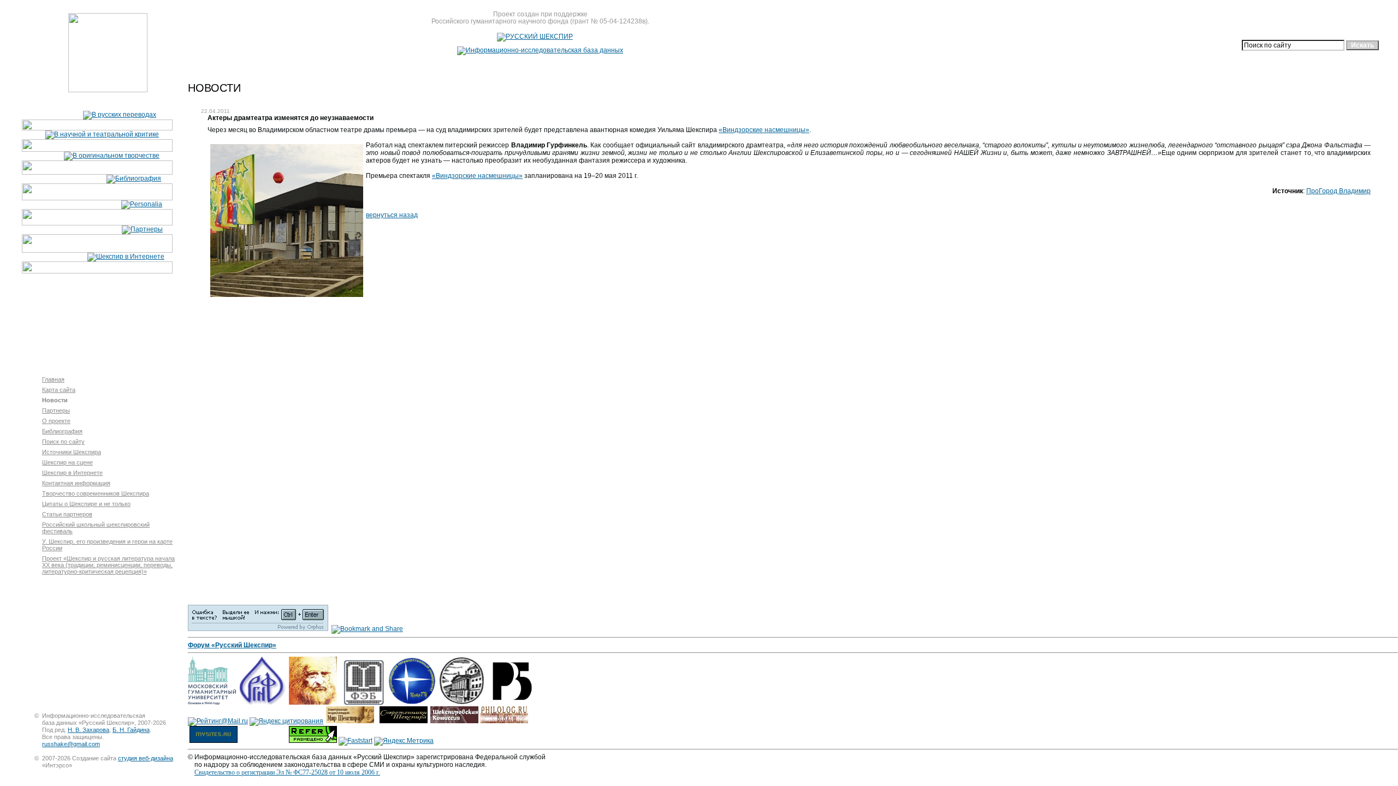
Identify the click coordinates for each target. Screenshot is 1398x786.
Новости (55, 400)
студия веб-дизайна (145, 758)
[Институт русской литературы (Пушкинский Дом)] (462, 702)
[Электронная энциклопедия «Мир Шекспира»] (350, 721)
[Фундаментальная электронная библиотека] (363, 702)
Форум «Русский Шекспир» (232, 645)
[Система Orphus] (258, 629)
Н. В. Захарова (88, 730)
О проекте (56, 421)
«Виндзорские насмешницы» (764, 130)
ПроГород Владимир (1338, 191)
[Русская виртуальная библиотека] (512, 702)
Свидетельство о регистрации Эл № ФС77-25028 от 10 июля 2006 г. (287, 772)
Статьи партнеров (67, 514)
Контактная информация (76, 483)
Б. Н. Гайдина (131, 730)
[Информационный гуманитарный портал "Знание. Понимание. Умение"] (313, 702)
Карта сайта (58, 389)
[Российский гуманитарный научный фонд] (262, 702)
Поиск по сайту (63, 441)
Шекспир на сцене (67, 462)
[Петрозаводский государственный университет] (412, 702)
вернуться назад (392, 215)
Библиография (62, 431)
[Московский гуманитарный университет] (212, 702)
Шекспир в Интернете (72, 472)
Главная (53, 379)
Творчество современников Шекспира (95, 493)
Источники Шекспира (71, 452)
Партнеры (56, 410)
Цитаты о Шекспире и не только (86, 504)
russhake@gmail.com (71, 744)
